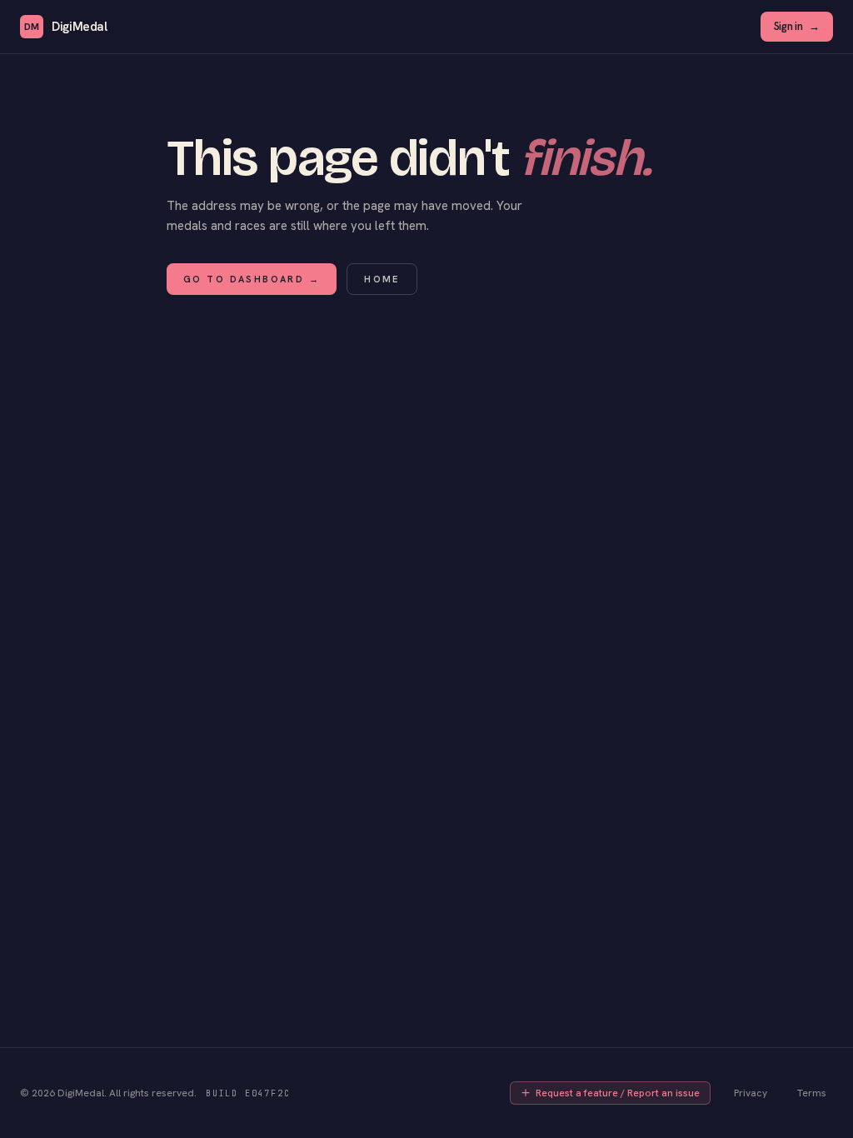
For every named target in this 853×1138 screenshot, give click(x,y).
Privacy (750, 1093)
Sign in (797, 26)
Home (382, 279)
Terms (811, 1093)
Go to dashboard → (251, 279)
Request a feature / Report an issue (618, 1093)
